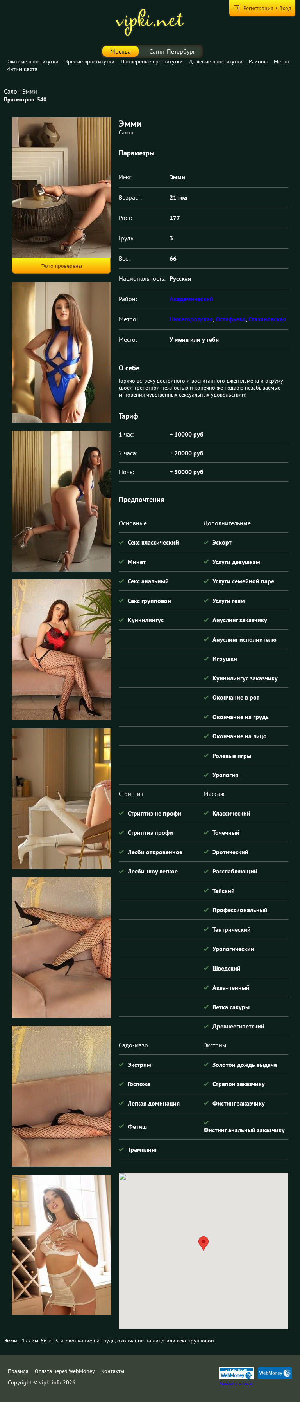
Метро (281, 61)
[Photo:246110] (61, 352)
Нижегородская (191, 319)
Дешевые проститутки (216, 61)
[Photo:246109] (61, 187)
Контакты (112, 1371)
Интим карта (22, 68)
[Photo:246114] (61, 947)
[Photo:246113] (61, 798)
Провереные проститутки (152, 61)
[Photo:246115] (61, 1096)
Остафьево (231, 319)
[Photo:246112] (61, 649)
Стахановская (267, 319)
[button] (203, 1243)
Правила (18, 1371)
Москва (120, 51)
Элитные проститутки (32, 61)
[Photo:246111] (61, 501)
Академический (191, 299)
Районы (258, 61)
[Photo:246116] (61, 1245)
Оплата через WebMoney (65, 1371)
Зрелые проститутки (89, 61)
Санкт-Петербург (172, 51)
